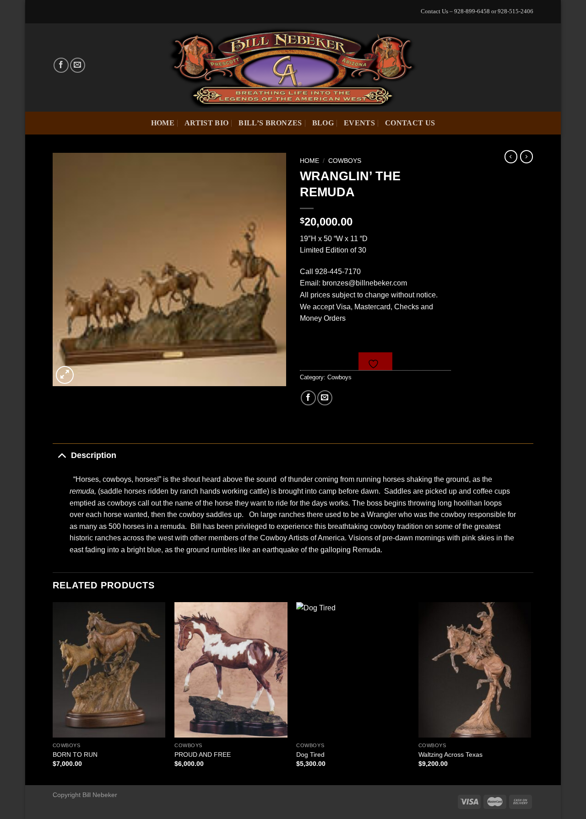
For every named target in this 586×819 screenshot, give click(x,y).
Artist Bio (206, 123)
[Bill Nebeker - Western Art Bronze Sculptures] (293, 67)
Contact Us (410, 123)
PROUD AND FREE (202, 754)
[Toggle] (62, 455)
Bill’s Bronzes (270, 123)
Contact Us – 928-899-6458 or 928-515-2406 (477, 11)
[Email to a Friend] (324, 397)
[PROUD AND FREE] (231, 670)
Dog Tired (310, 754)
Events (359, 123)
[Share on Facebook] (308, 397)
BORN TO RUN (75, 754)
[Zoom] (65, 375)
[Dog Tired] (352, 670)
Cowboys (344, 160)
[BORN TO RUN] (109, 670)
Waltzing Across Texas (450, 754)
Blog (323, 123)
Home (162, 123)
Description (93, 455)
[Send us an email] (77, 65)
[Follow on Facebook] (61, 65)
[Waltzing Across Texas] (475, 670)
